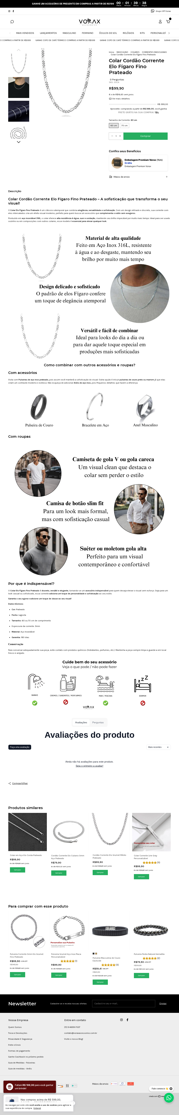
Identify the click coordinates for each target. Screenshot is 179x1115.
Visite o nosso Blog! (73, 1039)
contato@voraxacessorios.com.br (80, 1033)
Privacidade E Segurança (20, 1039)
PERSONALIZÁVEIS (161, 33)
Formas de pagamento (19, 1051)
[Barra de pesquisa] (12, 22)
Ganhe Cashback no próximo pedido (26, 1057)
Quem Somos (15, 1027)
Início (111, 52)
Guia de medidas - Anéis (20, 1068)
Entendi (37, 1108)
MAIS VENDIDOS (25, 33)
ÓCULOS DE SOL (108, 33)
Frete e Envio (14, 1045)
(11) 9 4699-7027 (72, 1027)
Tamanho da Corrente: (123, 120)
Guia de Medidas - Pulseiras (21, 1062)
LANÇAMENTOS (48, 33)
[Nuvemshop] (160, 1096)
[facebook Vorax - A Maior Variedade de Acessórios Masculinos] (13, 11)
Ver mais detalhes (121, 98)
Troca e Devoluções (17, 1033)
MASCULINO (69, 33)
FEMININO (87, 33)
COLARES (135, 52)
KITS (142, 33)
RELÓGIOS (128, 33)
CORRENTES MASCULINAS (154, 52)
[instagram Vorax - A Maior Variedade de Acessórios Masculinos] (9, 11)
